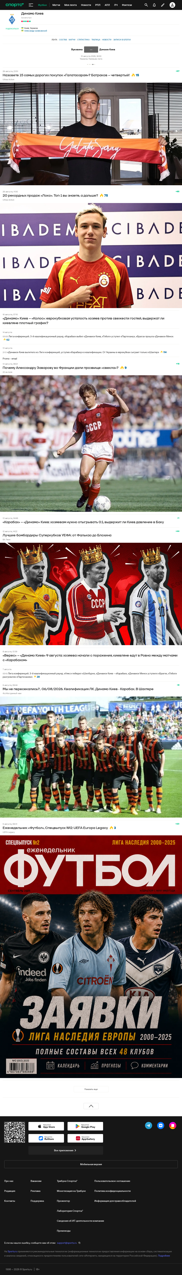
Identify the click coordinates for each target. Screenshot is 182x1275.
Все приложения (63, 1150)
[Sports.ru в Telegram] (149, 1126)
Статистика (83, 39)
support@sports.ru (67, 1242)
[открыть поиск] (146, 5)
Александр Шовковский (35, 30)
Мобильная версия (91, 1164)
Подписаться (12, 29)
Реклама (35, 1191)
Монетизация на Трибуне (71, 1191)
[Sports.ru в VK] (161, 1126)
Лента (54, 39)
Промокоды (64, 1230)
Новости (106, 39)
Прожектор (63, 1200)
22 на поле (7, 372)
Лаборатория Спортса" (70, 1210)
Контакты (9, 1200)
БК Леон (6, 539)
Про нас (8, 1181)
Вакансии (36, 1181)
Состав (63, 39)
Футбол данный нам (12, 693)
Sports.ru (12, 1251)
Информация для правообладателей (115, 1200)
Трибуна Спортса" (67, 1181)
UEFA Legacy (9, 832)
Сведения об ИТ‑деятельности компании (80, 1220)
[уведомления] (154, 5)
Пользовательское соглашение (112, 1181)
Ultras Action (8, 79)
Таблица (96, 39)
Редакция (9, 1191)
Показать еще (91, 1089)
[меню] (31, 5)
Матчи (72, 39)
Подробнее (164, 1255)
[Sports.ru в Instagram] (173, 1126)
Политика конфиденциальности (112, 1191)
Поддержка (37, 1200)
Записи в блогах (122, 39)
